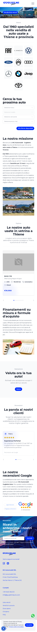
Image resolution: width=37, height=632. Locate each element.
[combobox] (18, 108)
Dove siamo (7, 608)
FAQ (4, 614)
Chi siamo (6, 611)
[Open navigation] (32, 3)
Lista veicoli (6, 602)
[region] (18, 275)
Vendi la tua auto (9, 605)
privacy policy (10, 544)
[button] (3, 628)
